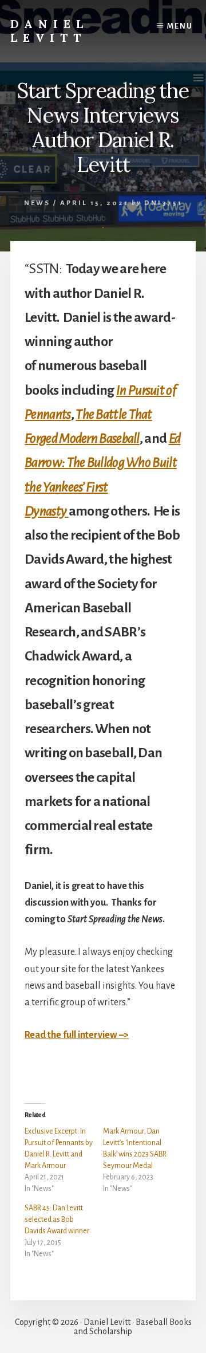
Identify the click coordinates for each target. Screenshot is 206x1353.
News (37, 203)
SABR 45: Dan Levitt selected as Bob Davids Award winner (57, 1219)
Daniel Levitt (49, 31)
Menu (180, 26)
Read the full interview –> (77, 1035)
